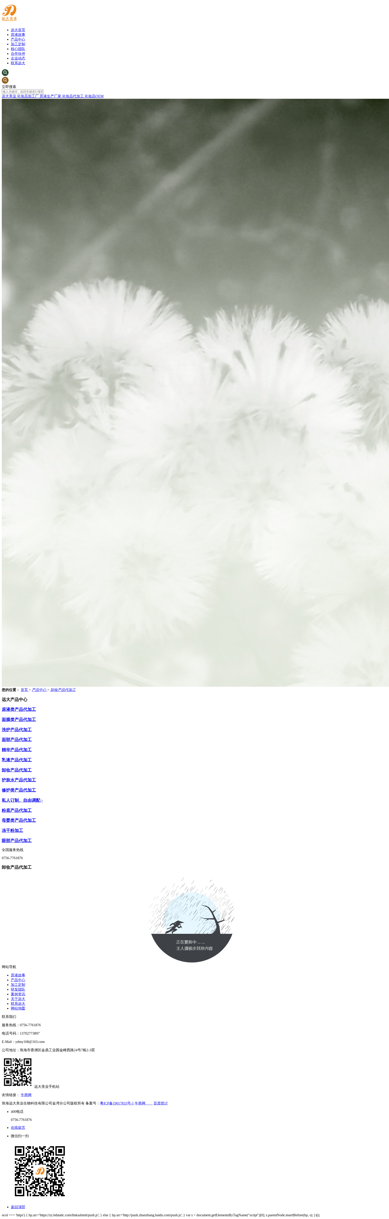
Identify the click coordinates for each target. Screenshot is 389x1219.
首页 (25, 690)
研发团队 (18, 989)
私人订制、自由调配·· (22, 800)
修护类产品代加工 (19, 790)
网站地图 (18, 1008)
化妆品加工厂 (28, 96)
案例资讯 (18, 994)
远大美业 (9, 96)
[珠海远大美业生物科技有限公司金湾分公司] (9, 18)
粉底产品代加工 (17, 810)
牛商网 (26, 1095)
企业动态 (18, 58)
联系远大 (18, 63)
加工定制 (18, 44)
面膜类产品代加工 (19, 719)
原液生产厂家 (51, 96)
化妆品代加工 (73, 96)
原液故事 (18, 35)
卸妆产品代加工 (63, 690)
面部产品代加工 (17, 739)
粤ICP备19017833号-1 (117, 1103)
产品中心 (18, 39)
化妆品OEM (94, 96)
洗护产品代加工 (17, 729)
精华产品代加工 (17, 749)
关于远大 (18, 999)
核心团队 (18, 49)
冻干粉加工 (12, 830)
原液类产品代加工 (19, 709)
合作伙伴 (18, 53)
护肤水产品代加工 (19, 780)
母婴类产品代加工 (19, 820)
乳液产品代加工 (17, 760)
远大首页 (18, 30)
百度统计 (161, 1103)
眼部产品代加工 (17, 840)
